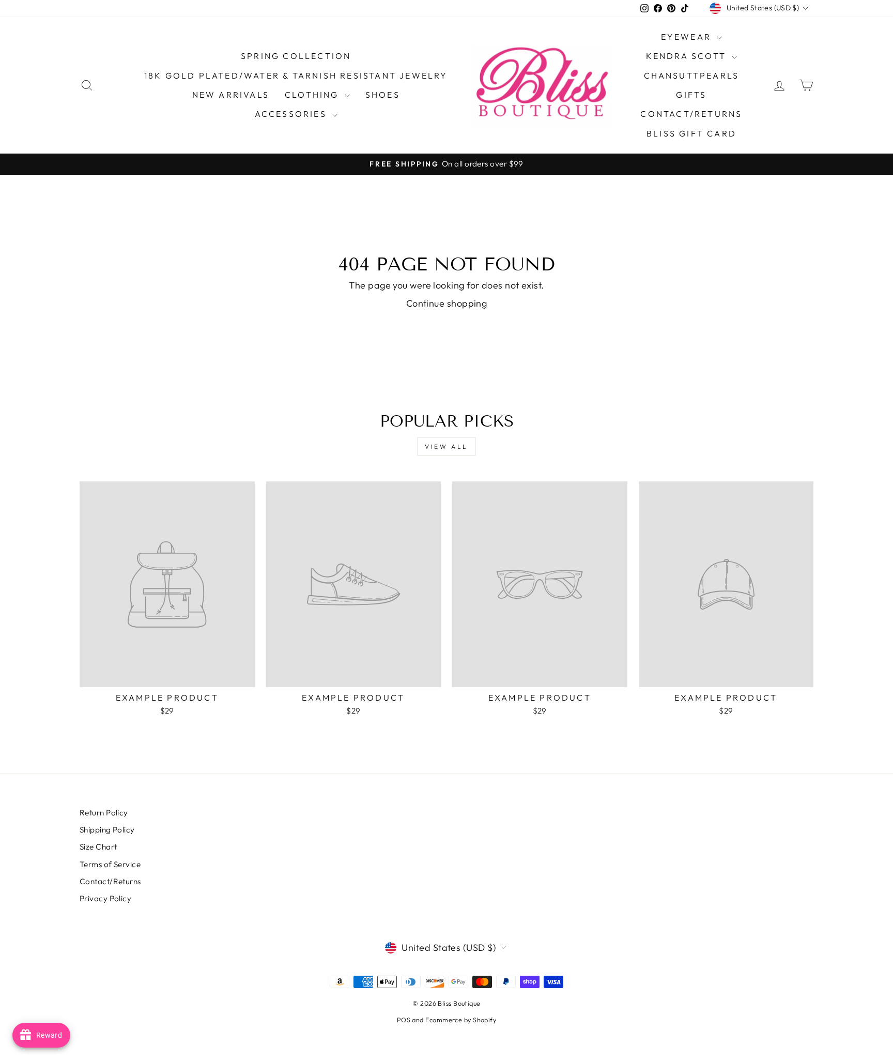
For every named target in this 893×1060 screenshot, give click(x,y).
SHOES (382, 94)
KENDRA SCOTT (688, 56)
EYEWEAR (688, 37)
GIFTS (691, 94)
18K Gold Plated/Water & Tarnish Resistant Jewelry (296, 75)
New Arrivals (230, 94)
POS (403, 1020)
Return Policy (104, 812)
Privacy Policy (105, 898)
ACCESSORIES (292, 114)
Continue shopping (446, 303)
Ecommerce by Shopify (460, 1020)
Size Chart (98, 847)
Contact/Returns (691, 114)
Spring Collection (296, 56)
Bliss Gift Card (691, 133)
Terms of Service (110, 864)
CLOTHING (313, 94)
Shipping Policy (107, 830)
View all (446, 446)
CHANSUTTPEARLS (692, 75)
